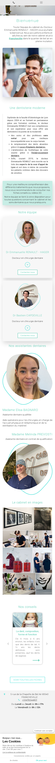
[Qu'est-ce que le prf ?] (27, 620)
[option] (27, 637)
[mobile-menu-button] (41, 2)
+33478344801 (29, 700)
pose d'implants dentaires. (33, 147)
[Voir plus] (27, 264)
